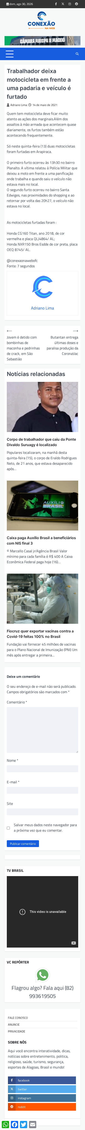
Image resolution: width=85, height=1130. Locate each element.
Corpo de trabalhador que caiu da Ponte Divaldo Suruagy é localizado (41, 442)
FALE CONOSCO (18, 1017)
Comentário (17, 702)
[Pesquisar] (77, 54)
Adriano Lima (18, 105)
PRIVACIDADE (16, 1031)
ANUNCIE (13, 1024)
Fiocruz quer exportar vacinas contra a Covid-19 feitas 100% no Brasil (40, 634)
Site (10, 803)
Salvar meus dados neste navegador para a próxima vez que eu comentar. (45, 827)
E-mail (13, 782)
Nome (12, 760)
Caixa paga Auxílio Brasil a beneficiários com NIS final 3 (41, 540)
